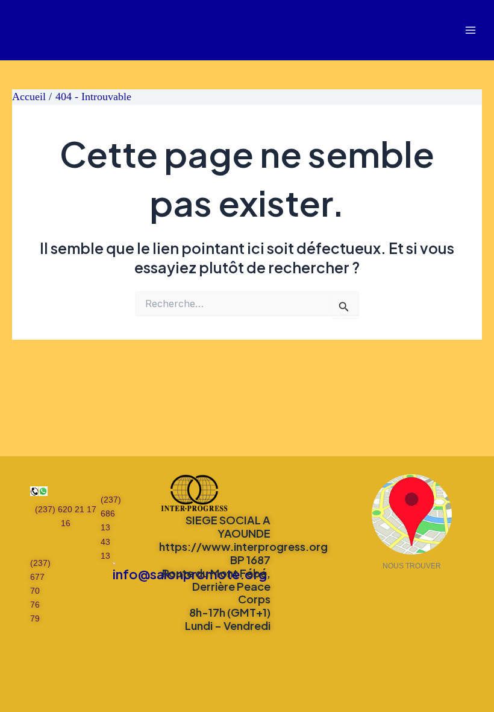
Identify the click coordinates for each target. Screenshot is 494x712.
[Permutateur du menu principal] (470, 30)
